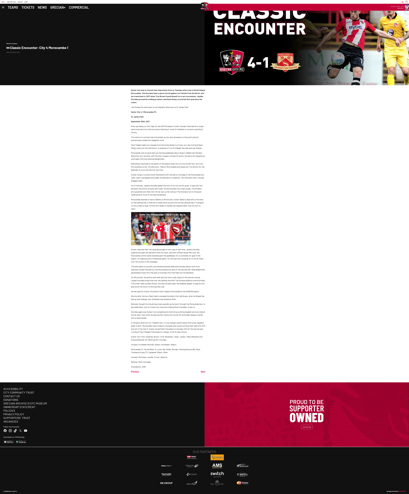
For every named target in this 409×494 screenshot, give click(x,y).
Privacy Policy (13, 414)
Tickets (20, 2)
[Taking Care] (191, 465)
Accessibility (13, 388)
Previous (135, 371)
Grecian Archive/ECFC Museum (25, 403)
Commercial (79, 7)
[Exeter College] (191, 483)
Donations (10, 399)
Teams (13, 7)
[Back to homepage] (204, 6)
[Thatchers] (166, 474)
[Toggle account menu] (402, 2)
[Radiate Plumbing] (242, 483)
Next (203, 371)
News (42, 7)
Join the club (11, 2)
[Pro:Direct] (166, 466)
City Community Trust (18, 392)
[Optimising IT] (191, 474)
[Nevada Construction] (217, 457)
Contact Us (11, 396)
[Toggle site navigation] (3, 7)
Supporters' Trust (16, 417)
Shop (26, 2)
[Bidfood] (242, 466)
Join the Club (307, 427)
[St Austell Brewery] (242, 474)
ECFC (3, 2)
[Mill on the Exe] (217, 483)
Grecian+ (58, 7)
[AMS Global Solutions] (217, 466)
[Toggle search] (407, 2)
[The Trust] (191, 457)
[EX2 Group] (166, 483)
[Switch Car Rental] (217, 474)
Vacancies (10, 421)
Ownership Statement (19, 407)
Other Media (402, 491)
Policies (9, 410)
